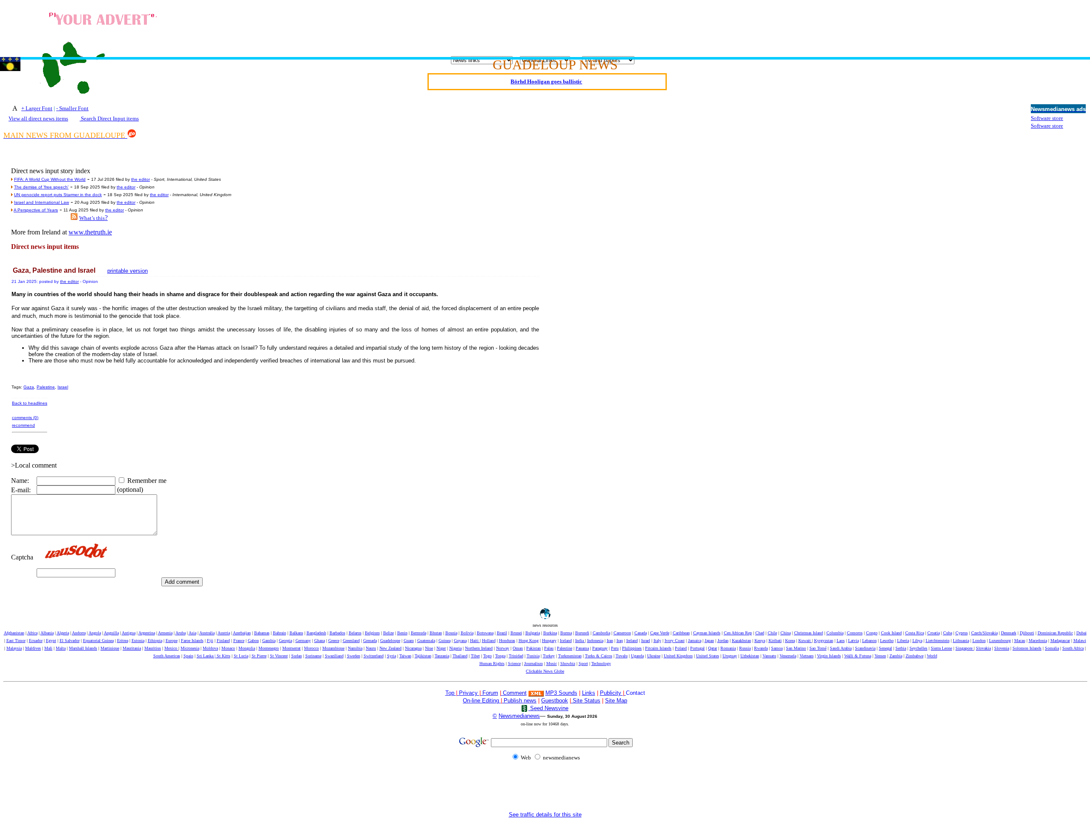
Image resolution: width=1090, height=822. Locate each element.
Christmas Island (808, 633)
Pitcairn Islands (658, 648)
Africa (32, 633)
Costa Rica (914, 633)
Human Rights (492, 663)
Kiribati (775, 640)
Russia (745, 648)
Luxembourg (1000, 640)
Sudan (296, 656)
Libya (917, 640)
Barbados (337, 633)
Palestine (46, 387)
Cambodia (601, 633)
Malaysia (14, 648)
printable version (127, 271)
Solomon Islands (1027, 648)
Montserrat (291, 648)
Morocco (311, 648)
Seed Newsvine (548, 708)
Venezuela (788, 656)
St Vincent (279, 656)
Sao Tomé (817, 648)
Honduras (507, 640)
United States (707, 656)
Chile (772, 633)
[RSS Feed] (74, 217)
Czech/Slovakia (984, 633)
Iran (610, 640)
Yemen (880, 656)
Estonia (138, 640)
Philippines (632, 648)
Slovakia (983, 648)
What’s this (92, 218)
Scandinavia (865, 648)
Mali (48, 648)
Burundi (582, 633)
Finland (223, 640)
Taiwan (405, 656)
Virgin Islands (829, 656)
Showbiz (567, 663)
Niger (441, 648)
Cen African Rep (738, 633)
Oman (518, 648)
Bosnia (451, 633)
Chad (759, 633)
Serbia (900, 648)
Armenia (165, 633)
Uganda (637, 656)
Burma (566, 633)
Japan (709, 640)
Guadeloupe (390, 640)
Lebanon (869, 640)
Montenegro (268, 648)
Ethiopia (155, 640)
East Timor (16, 640)
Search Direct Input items (109, 118)
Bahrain (279, 633)
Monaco (228, 648)
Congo (872, 633)
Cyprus (961, 633)
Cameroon (622, 633)
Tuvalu (622, 656)
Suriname (313, 656)
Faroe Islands (192, 640)
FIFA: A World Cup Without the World (50, 179)
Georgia (285, 640)
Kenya (759, 640)
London (979, 640)
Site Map (616, 700)
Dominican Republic (1055, 633)
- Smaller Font (72, 108)
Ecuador (36, 640)
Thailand (460, 656)
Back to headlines (29, 403)
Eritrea (122, 640)
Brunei (516, 633)
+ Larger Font (36, 108)
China (785, 633)
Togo (487, 656)
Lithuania (961, 640)
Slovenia (1001, 648)
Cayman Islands (706, 633)
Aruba (180, 633)
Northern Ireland (479, 648)
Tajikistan (423, 656)
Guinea (444, 640)
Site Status (585, 700)
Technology (601, 663)
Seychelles (918, 648)
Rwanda (761, 648)
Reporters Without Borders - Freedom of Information (546, 84)
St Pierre (259, 656)
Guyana (460, 640)
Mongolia (246, 648)
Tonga (500, 656)
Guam (409, 640)
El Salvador (70, 640)
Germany (303, 640)
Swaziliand (334, 656)
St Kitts (223, 656)
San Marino (796, 648)
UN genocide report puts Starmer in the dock (58, 194)
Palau (549, 648)
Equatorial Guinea (98, 640)
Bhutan (436, 633)
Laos (841, 640)
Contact (635, 693)
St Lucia (241, 656)
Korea (790, 640)
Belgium (372, 633)
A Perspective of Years (36, 210)
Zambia (895, 656)
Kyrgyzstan (823, 640)
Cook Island (891, 633)
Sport (583, 663)
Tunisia (533, 656)
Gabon (253, 640)
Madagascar (1060, 640)
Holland (489, 640)
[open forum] (458, 693)
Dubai (1081, 633)
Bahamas (262, 633)
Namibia (355, 648)
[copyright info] (502, 692)
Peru (615, 648)
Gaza (28, 387)
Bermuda (418, 633)
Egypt (51, 640)
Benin (402, 633)
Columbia (834, 633)
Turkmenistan (570, 656)
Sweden (353, 656)
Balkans (296, 633)
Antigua (128, 633)
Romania (728, 648)
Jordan (723, 640)
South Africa (1073, 648)
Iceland (566, 640)
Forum (489, 693)
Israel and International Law (41, 202)
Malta (61, 648)
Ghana (319, 640)
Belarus (355, 633)
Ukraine (653, 656)
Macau (1019, 640)
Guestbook (554, 700)
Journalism (533, 663)
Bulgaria (532, 633)
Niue (429, 648)
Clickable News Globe (545, 671)
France (238, 640)
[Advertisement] (876, 26)
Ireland (632, 640)
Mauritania (132, 648)
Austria (224, 633)
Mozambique (333, 648)
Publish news (519, 700)
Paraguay (600, 648)
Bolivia (467, 633)
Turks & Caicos (598, 656)
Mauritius (152, 648)
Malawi (1079, 640)
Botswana (485, 633)
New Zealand (390, 648)
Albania (47, 633)
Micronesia (190, 648)
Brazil (502, 633)
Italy (657, 640)
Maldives (33, 648)
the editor (140, 179)
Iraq (620, 640)
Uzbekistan (749, 656)
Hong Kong (529, 640)
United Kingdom (678, 656)
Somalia (1052, 648)
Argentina (146, 633)
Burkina (550, 633)
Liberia (903, 640)
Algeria (63, 633)
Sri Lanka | (207, 656)
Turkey (549, 656)
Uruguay (730, 656)
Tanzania (442, 656)
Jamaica (694, 640)
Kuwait (805, 640)
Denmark (1008, 633)
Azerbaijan (242, 633)
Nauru (371, 648)
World (932, 656)
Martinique (109, 648)
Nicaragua (413, 648)
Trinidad (516, 656)
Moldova (210, 648)
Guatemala (426, 640)
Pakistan (533, 648)
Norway (502, 648)
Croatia (933, 633)
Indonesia (595, 640)
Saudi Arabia (841, 648)
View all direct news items (38, 118)
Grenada (370, 640)
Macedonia (1038, 640)
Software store (1047, 118)
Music (551, 663)
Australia (207, 633)
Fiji (210, 640)
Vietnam (807, 656)
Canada (640, 633)
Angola (95, 633)
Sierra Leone (941, 648)
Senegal (885, 648)
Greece (333, 640)
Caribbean (681, 633)
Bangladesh (316, 633)
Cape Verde (659, 633)
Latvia (853, 640)
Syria (391, 656)
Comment (515, 693)
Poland (681, 648)
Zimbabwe (915, 656)
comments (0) (25, 417)
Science (514, 663)
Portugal (697, 648)
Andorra (79, 633)
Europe (172, 640)
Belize (388, 633)
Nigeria (455, 648)
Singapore (964, 648)
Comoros (855, 633)
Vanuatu (769, 656)
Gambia (268, 640)
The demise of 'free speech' (41, 187)
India (580, 640)
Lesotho (887, 640)
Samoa (777, 648)
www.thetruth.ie (90, 232)
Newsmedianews (519, 716)
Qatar (712, 648)
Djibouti (1027, 633)
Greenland (351, 640)
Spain (188, 656)
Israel (62, 387)
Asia (192, 633)
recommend (23, 425)
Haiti (475, 640)
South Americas (166, 656)
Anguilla (111, 633)
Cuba (947, 633)
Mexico (171, 648)
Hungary (549, 640)
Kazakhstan (741, 640)
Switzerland (374, 656)
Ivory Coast (675, 640)
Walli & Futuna (857, 656)
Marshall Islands (83, 648)
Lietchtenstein (937, 640)
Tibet (475, 656)
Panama (582, 648)
